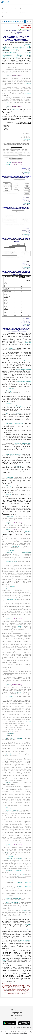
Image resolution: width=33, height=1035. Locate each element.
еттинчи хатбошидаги (16, 466)
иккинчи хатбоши (24, 882)
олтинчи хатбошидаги (14, 454)
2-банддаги (10, 486)
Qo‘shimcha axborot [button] (6, 16)
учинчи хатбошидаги (13, 902)
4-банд (9, 494)
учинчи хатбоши (12, 561)
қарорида (28, 342)
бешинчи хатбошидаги (13, 589)
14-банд (28, 721)
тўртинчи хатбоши (15, 870)
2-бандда (9, 735)
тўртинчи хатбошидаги (15, 406)
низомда (26, 924)
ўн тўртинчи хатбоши (15, 754)
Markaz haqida (16, 1010)
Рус (20, 21)
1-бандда (10, 856)
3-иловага (27, 93)
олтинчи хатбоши (12, 599)
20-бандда (11, 550)
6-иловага (16, 109)
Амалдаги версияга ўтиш (24, 29)
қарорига (27, 139)
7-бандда (9, 403)
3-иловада (11, 880)
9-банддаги (9, 517)
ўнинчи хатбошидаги (14, 413)
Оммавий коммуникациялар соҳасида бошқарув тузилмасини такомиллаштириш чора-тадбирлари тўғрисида (16, 47)
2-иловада (11, 388)
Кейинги (8, 75)
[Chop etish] (16, 21)
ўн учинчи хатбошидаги (15, 423)
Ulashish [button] (24, 16)
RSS (16, 1018)
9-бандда (9, 808)
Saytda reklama (16, 1015)
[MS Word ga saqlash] (13, 21)
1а (10, 729)
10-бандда (9, 452)
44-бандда (11, 586)
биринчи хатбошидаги (23, 369)
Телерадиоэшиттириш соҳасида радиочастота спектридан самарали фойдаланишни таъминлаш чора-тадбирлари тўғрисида (16, 55)
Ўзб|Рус (30, 21)
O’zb (27, 21)
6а (23, 876)
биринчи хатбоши (24, 940)
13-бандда (9, 896)
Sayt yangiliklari (16, 1013)
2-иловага (27, 83)
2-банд (10, 348)
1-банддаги (10, 477)
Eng (22, 21)
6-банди (10, 391)
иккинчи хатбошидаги (23, 361)
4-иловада (11, 475)
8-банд (8, 782)
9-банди (20, 626)
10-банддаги (11, 524)
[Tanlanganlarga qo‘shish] (2, 21)
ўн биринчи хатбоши (15, 738)
